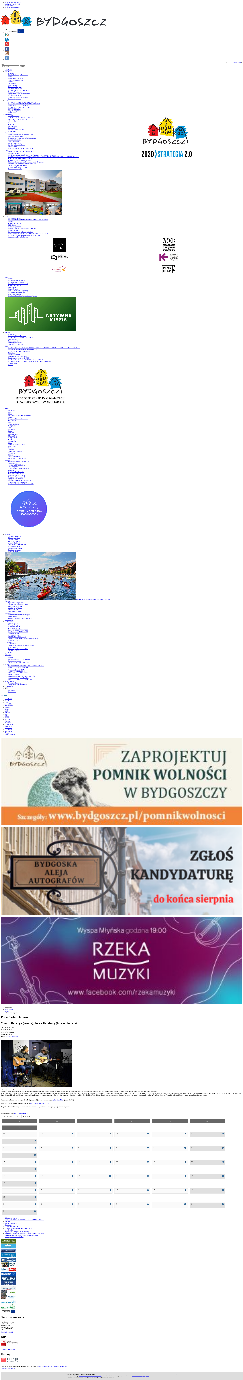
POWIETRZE (12, 126)
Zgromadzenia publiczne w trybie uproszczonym (23, 638)
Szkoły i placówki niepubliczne (17, 165)
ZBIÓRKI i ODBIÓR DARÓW (18, 673)
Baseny (10, 279)
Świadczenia (8, 642)
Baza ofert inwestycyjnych (16, 136)
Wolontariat (11, 353)
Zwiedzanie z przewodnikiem (17, 544)
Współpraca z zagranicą (15, 344)
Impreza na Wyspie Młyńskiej (17, 336)
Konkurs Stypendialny (15, 227)
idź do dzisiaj (26, 1116)
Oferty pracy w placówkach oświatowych (20, 158)
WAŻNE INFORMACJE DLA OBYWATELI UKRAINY (26, 666)
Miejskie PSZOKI (13, 609)
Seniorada (11, 470)
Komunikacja (9, 620)
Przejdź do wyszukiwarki (12, 4)
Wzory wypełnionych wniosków (18, 649)
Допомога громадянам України (18, 678)
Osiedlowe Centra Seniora (16, 473)
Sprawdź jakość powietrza (16, 603)
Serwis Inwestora (13, 141)
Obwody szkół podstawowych (17, 167)
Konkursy (11, 334)
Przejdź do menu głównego (13, 2)
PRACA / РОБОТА (14, 674)
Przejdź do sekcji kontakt (12, 7)
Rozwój (7, 100)
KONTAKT (12, 131)
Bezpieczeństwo (9, 621)
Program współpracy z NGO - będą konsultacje (22, 349)
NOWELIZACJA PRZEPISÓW (18, 667)
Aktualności (8, 70)
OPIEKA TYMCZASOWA (16, 671)
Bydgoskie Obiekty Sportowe (17, 282)
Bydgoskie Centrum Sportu (16, 280)
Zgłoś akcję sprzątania (15, 606)
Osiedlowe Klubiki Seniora (16, 465)
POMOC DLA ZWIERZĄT (17, 637)
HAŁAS (11, 122)
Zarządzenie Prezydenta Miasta (17, 684)
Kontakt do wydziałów (8, 1332)
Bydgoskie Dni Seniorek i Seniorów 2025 (21, 484)
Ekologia (7, 601)
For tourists (11, 690)
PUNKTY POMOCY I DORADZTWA (20, 679)
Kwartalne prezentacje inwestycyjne (19, 614)
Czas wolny (8, 654)
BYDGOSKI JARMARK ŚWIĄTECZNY (21, 337)
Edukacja (7, 150)
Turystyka (8, 534)
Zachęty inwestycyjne (14, 143)
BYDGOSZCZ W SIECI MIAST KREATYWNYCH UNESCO (28, 220)
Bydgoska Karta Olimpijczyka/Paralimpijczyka (22, 296)
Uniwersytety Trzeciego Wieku (17, 482)
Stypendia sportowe (14, 289)
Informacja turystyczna (15, 548)
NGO (6, 346)
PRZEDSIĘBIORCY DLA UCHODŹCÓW (21, 676)
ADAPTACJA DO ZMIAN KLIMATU (20, 117)
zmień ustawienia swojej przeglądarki (140, 1376)
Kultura (7, 216)
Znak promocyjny (13, 341)
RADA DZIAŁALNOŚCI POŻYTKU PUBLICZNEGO (25, 360)
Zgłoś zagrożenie (13, 623)
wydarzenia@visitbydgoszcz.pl (39, 1103)
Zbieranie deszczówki (14, 611)
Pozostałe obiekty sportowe (16, 292)
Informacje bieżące (14, 354)
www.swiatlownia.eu (12, 1036)
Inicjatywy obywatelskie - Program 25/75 (20, 134)
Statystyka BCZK (13, 633)
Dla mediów (8, 655)
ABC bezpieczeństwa (14, 635)
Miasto (7, 71)
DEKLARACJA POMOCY (17, 669)
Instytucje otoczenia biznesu (16, 145)
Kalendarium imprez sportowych (18, 284)
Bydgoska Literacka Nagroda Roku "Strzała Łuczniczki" (25, 235)
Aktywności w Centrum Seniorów (18, 468)
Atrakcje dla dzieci (14, 543)
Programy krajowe (13, 153)
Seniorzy (7, 460)
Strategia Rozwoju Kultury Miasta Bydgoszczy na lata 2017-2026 (28, 233)
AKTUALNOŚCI (13, 116)
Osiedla (7, 408)
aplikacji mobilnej (58, 1100)
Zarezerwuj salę (13, 463)
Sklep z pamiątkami (14, 538)
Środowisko (8, 114)
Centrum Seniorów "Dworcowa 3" (18, 461)
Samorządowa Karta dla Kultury (18, 237)
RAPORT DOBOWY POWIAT (18, 632)
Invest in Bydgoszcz (14, 140)
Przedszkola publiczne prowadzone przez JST (22, 163)
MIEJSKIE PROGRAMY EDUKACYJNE (21, 152)
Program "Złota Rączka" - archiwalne (19, 480)
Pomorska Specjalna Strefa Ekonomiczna (20, 148)
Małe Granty (12, 225)
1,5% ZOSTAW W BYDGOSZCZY (19, 351)
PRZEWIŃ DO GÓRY (8, 1368)
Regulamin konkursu (14, 683)
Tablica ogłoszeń (13, 363)
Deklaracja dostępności (8, 1349)
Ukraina (7, 664)
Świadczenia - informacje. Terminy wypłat (21, 645)
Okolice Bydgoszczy (14, 550)
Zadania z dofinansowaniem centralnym (20, 618)
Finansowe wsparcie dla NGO (17, 356)
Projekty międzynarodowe (16, 129)
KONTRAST (9, 686)
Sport (6, 277)
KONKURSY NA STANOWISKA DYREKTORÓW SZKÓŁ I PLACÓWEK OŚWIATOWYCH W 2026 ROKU (43, 157)
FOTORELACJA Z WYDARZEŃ (19, 659)
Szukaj (22, 66)
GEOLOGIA (12, 121)
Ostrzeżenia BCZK (14, 628)
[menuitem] (123, 70)
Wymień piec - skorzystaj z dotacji (18, 604)
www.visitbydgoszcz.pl (21, 1113)
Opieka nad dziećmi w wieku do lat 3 (19, 160)
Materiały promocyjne (15, 342)
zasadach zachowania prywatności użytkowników (90, 1376)
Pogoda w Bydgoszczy (15, 551)
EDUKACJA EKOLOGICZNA (18, 119)
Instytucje (11, 221)
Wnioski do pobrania (14, 650)
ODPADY (11, 124)
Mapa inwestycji (13, 616)
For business (12, 692)
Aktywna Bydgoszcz (14, 294)
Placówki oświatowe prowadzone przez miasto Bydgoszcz (25, 162)
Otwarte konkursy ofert (15, 169)
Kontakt (10, 365)
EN (6, 688)
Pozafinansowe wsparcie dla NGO (18, 358)
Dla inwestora (9, 133)
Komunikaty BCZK (14, 626)
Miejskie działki (13, 146)
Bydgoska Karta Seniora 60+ (17, 477)
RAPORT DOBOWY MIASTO (18, 630)
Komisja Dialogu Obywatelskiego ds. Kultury (22, 228)
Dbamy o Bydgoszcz (14, 625)
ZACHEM (11, 128)
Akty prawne (12, 647)
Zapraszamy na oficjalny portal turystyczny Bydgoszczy (93, 599)
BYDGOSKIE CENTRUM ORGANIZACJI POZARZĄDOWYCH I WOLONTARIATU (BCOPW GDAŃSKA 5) (44, 348)
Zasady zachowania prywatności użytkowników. (52, 1366)
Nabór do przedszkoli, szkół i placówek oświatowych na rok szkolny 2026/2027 (32, 155)
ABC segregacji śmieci (15, 608)
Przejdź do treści (9, 6)
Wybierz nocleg (13, 539)
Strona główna (9, 1009)
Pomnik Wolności (10, 681)
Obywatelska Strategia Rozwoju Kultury (20, 232)
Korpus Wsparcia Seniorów (16, 475)
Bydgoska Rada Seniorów (16, 472)
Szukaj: (3, 64)
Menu (2, 695)
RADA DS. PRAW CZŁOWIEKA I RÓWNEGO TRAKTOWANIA (29, 361)
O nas (10, 652)
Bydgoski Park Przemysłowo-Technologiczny (22, 138)
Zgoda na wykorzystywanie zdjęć (18, 662)
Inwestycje (8, 613)
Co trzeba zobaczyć (14, 541)
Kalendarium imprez (14, 218)
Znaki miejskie (12, 339)
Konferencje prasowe (14, 661)
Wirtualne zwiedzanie (14, 536)
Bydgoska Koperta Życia (15, 478)
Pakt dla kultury (13, 230)
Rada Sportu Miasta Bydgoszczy (18, 290)
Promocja (7, 332)
